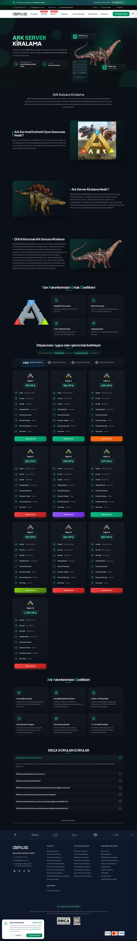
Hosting (64, 14)
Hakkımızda (105, 851)
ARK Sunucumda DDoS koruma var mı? (30, 774)
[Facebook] (14, 871)
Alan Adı (44, 14)
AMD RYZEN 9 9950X (107, 362)
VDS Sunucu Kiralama (54, 857)
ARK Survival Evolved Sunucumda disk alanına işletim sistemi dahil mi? (42, 808)
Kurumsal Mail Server (53, 890)
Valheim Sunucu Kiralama (82, 863)
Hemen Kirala (30, 439)
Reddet (18, 935)
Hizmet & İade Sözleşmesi (109, 860)
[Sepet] (132, 14)
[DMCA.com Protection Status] (64, 921)
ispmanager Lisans (53, 851)
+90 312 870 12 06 (20, 7)
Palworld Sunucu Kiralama (82, 870)
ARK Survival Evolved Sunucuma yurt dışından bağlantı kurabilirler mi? (42, 801)
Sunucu (53, 14)
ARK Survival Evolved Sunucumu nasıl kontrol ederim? (36, 795)
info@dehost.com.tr (38, 7)
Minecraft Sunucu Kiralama (82, 876)
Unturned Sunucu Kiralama (82, 873)
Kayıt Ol (120, 7)
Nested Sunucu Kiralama (55, 873)
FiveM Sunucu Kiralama (81, 857)
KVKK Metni (104, 873)
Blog (95, 7)
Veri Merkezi (92, 14)
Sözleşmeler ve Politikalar (109, 857)
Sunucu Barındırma (53, 879)
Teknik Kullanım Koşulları (109, 879)
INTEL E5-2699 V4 (36, 362)
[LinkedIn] (29, 871)
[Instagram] (24, 871)
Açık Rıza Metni (106, 867)
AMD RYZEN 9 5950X (59, 362)
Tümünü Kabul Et (35, 935)
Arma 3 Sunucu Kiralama (82, 860)
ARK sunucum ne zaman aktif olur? (29, 758)
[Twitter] (19, 871)
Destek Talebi (106, 7)
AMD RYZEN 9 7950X (83, 362)
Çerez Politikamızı (35, 929)
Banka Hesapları (106, 854)
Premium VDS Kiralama (54, 860)
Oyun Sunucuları (79, 14)
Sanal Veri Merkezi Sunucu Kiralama (58, 876)
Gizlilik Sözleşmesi (107, 870)
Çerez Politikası (106, 876)
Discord (52, 7)
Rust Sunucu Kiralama (81, 854)
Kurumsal (104, 14)
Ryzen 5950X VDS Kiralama (56, 863)
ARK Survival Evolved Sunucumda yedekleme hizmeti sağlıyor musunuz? (43, 788)
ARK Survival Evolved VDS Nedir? (28, 781)
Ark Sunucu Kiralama (80, 851)
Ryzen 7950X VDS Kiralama (56, 867)
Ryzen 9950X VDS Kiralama (56, 870)
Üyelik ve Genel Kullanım (108, 863)
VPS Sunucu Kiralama (54, 854)
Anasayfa (34, 14)
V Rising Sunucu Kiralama (82, 867)
